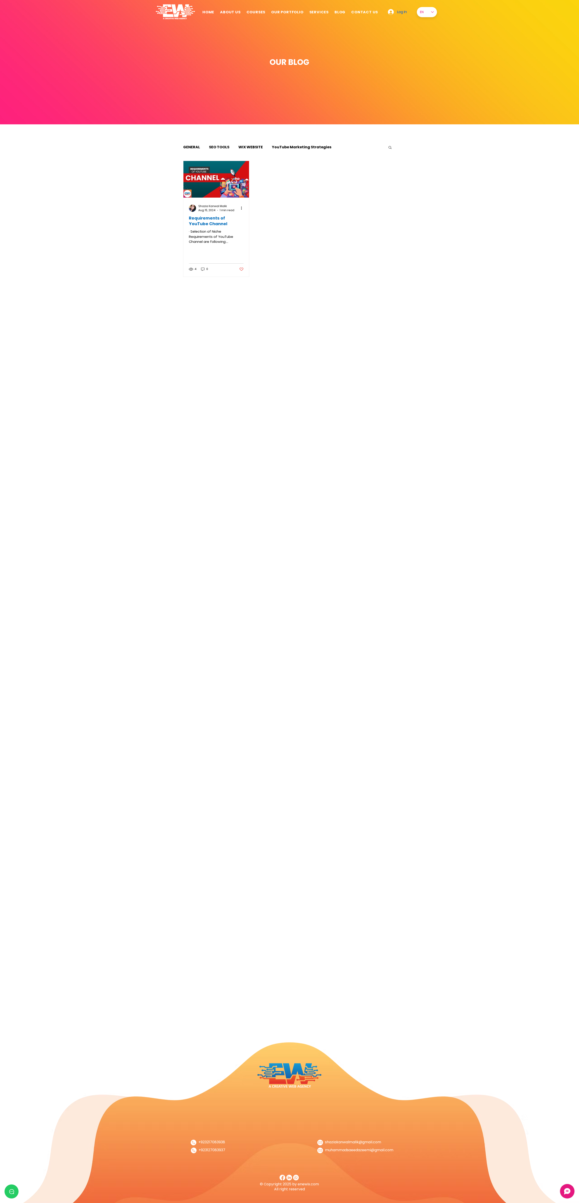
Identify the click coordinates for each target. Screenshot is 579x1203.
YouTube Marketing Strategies (301, 147)
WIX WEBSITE (250, 147)
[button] (319, 12)
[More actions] (243, 208)
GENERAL (191, 147)
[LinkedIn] (289, 1177)
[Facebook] (282, 1177)
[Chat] (12, 1191)
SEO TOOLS (219, 147)
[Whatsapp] (296, 1177)
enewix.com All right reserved (296, 1187)
